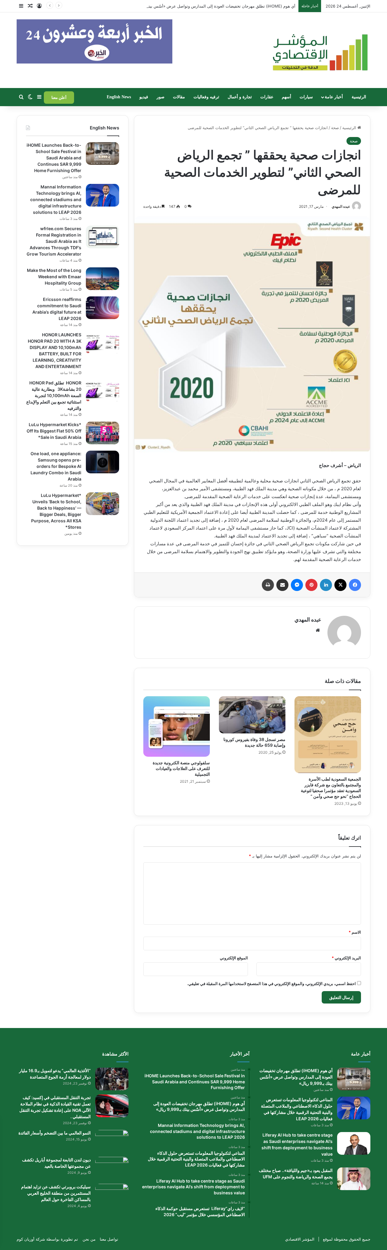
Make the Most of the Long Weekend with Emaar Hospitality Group (54, 277)
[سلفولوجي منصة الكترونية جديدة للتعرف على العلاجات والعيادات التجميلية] (176, 726)
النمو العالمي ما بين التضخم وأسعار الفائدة (54, 1132)
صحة (335, 127)
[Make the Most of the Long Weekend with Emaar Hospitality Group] (102, 278)
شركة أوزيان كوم (31, 1239)
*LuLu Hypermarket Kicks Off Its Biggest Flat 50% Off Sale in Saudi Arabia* (54, 431)
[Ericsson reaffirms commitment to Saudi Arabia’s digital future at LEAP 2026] (102, 307)
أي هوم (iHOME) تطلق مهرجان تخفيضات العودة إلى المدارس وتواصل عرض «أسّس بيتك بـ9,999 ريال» (208, 6)
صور (160, 97)
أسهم (286, 97)
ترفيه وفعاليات (206, 97)
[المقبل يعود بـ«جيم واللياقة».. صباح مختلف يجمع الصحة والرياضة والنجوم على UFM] (353, 1178)
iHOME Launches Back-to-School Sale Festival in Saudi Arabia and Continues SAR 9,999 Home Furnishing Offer (54, 157)
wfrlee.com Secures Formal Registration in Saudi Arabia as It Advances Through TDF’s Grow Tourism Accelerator (54, 241)
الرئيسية (359, 97)
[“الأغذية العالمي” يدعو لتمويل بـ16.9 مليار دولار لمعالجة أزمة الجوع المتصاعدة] (111, 1079)
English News (119, 97)
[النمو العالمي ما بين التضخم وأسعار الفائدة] (111, 1141)
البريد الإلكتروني (346, 957)
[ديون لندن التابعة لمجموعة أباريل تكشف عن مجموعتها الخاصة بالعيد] (111, 1168)
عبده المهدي (341, 206)
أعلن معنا (59, 97)
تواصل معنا (109, 1239)
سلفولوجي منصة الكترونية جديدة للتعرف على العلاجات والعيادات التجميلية (181, 768)
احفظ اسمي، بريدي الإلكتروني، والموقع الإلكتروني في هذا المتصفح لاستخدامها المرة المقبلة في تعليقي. (271, 983)
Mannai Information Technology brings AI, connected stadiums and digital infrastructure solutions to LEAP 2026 (55, 199)
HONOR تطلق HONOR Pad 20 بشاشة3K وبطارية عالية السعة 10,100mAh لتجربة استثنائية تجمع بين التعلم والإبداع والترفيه (53, 395)
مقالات (179, 97)
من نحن (89, 1239)
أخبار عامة (334, 97)
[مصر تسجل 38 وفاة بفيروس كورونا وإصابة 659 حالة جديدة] (252, 714)
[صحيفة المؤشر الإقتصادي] (319, 50)
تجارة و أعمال (240, 97)
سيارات (306, 97)
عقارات (266, 97)
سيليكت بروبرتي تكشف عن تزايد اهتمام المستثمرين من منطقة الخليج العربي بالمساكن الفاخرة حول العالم (56, 1193)
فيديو (143, 97)
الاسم (355, 932)
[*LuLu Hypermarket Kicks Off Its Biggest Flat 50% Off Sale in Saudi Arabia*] (102, 433)
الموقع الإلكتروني (234, 957)
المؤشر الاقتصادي (299, 1239)
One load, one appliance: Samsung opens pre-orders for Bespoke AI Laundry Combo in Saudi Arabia (56, 466)
